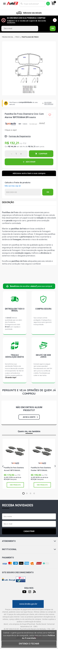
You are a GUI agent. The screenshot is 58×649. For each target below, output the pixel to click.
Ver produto (15, 485)
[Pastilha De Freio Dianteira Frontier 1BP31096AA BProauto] (42, 451)
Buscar (22, 3)
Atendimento (9, 541)
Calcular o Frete (23, 192)
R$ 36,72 (31, 146)
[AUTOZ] (7, 37)
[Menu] (4, 4)
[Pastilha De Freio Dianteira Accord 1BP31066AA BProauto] (15, 451)
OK (52, 28)
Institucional (9, 549)
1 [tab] (23, 493)
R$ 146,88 (12, 146)
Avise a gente (29, 417)
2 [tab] (26, 493)
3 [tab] (30, 493)
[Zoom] (29, 68)
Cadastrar (29, 531)
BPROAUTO (11, 124)
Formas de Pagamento (20, 136)
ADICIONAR (30, 162)
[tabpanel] (15, 464)
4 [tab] (34, 493)
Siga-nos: (29, 588)
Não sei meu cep (11, 186)
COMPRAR (43, 154)
